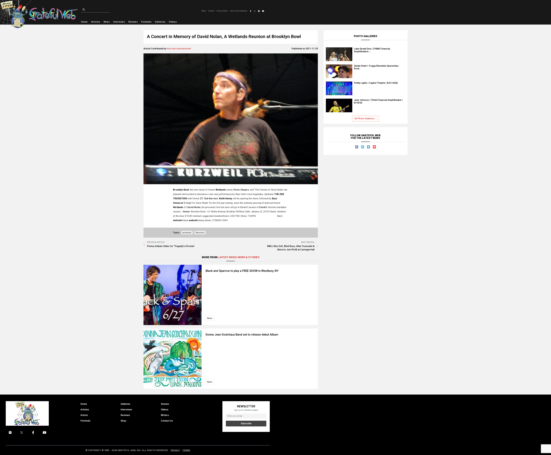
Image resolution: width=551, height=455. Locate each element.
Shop (123, 420)
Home (84, 22)
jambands (186, 232)
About (203, 11)
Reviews (133, 22)
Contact (211, 11)
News (107, 22)
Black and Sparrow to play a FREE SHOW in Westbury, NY (242, 271)
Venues (165, 404)
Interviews (119, 22)
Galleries (160, 22)
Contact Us (167, 420)
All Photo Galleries (364, 118)
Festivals (146, 22)
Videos (173, 22)
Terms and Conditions (238, 11)
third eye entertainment (179, 48)
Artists (84, 415)
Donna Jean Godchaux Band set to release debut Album (242, 334)
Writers (165, 415)
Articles (95, 22)
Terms (186, 450)
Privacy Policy (222, 11)
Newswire (200, 232)
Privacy (175, 450)
